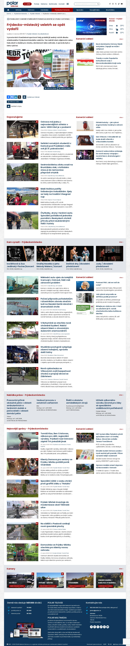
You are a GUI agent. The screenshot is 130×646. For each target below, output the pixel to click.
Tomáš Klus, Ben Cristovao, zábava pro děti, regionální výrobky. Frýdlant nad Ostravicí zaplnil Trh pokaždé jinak (57, 437)
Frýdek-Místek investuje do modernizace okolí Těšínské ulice (55, 505)
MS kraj (18, 10)
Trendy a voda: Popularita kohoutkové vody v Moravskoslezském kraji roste (108, 60)
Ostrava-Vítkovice (53, 379)
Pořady (36, 4)
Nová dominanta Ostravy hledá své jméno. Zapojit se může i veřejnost (109, 46)
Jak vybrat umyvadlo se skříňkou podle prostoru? (106, 295)
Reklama (44, 4)
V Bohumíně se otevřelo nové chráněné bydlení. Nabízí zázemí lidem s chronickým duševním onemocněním (56, 326)
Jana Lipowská (65, 334)
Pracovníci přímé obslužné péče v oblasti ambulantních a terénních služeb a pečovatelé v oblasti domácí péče (19, 407)
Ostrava (31, 10)
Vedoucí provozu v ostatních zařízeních (47, 401)
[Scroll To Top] (126, 643)
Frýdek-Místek (35, 14)
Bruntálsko (110, 10)
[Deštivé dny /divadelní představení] (80, 253)
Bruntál (50, 151)
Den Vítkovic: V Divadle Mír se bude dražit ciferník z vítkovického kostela (108, 139)
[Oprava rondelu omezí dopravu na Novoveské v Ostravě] (85, 469)
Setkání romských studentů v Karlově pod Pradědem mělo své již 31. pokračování (56, 146)
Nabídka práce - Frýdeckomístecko (26, 395)
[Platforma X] (115, 3)
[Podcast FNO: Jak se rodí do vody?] (85, 286)
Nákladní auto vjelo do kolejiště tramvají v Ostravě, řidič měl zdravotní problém (57, 280)
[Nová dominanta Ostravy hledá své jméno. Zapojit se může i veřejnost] (85, 48)
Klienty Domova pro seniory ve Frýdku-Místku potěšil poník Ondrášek (56, 462)
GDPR (104, 644)
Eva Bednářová (43, 34)
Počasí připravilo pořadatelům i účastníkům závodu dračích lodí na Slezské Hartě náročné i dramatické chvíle (57, 302)
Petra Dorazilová (59, 355)
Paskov (56, 529)
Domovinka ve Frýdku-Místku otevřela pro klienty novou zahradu (56, 547)
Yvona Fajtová (57, 200)
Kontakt (62, 4)
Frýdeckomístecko (62, 10)
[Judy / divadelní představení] (109, 253)
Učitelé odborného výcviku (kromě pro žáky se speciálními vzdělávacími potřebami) (109, 404)
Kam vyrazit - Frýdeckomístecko (24, 242)
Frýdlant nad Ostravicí (59, 444)
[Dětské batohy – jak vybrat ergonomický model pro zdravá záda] (85, 126)
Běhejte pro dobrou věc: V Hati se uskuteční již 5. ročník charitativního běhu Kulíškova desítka (108, 310)
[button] (67, 4)
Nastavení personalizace (94, 644)
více (120, 242)
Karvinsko (44, 10)
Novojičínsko (95, 10)
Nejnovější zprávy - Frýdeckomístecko (27, 428)
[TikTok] (118, 3)
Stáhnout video (65, 88)
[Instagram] (112, 3)
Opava (50, 200)
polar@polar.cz (95, 610)
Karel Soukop (56, 151)
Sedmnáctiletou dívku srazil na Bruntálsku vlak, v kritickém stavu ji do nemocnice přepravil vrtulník (57, 168)
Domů (9, 14)
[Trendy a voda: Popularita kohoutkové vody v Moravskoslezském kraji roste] (85, 62)
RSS (111, 644)
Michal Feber (62, 529)
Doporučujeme (15, 116)
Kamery (11, 568)
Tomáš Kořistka (62, 130)
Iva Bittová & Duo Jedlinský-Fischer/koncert (20, 265)
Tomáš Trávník (63, 379)
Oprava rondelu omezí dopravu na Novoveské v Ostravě (109, 466)
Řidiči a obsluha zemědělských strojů (77, 401)
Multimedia (53, 4)
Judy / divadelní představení (104, 265)
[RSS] (104, 626)
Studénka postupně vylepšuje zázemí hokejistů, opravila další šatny (56, 350)
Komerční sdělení (84, 38)
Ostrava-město (52, 130)
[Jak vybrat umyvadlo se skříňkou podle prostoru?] (85, 298)
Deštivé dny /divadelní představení (78, 265)
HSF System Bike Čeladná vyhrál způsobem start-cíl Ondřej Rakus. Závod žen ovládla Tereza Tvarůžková (109, 438)
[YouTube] (121, 3)
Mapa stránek (119, 644)
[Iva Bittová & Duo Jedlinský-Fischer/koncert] (20, 253)
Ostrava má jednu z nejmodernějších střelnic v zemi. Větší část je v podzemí (56, 124)
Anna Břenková (60, 175)
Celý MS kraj (51, 175)
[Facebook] (109, 3)
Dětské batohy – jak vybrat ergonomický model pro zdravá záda (109, 125)
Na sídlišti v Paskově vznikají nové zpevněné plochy (55, 525)
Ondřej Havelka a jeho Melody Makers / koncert (49, 265)
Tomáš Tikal (66, 468)
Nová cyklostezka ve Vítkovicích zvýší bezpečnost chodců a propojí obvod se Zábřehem (56, 372)
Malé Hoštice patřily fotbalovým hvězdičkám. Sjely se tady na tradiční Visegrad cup (56, 192)
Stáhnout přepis (51, 88)
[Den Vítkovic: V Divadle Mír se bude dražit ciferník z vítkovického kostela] (85, 140)
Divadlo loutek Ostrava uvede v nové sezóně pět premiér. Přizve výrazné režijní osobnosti (109, 453)
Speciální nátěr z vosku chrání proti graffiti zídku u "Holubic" (56, 482)
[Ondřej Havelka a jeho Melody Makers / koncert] (50, 253)
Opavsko (79, 10)
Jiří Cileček (59, 286)
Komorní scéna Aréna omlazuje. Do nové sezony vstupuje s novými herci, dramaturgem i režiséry (109, 155)
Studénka (50, 355)
